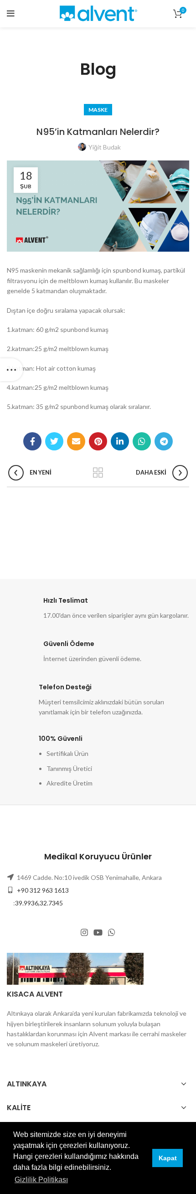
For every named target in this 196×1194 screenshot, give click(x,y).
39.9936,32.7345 (39, 903)
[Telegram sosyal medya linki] (164, 441)
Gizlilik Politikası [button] (41, 1180)
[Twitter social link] (54, 441)
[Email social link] (76, 441)
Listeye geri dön (98, 473)
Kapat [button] (168, 1158)
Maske (98, 109)
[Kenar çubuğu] (11, 369)
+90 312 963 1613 (42, 890)
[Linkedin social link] (120, 441)
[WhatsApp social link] (142, 441)
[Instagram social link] (84, 932)
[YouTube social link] (98, 932)
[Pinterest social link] (98, 441)
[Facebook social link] (32, 441)
